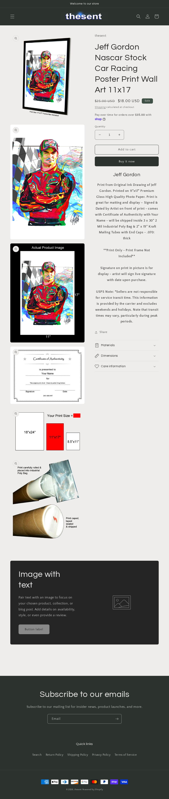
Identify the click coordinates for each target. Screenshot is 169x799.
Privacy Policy (101, 755)
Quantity (100, 126)
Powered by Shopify (92, 789)
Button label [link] (34, 629)
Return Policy (54, 755)
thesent (78, 789)
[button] (12, 16)
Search (37, 755)
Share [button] (103, 332)
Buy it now (127, 161)
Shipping (100, 107)
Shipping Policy (77, 755)
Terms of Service (126, 755)
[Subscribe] (116, 719)
